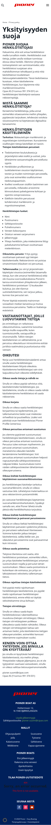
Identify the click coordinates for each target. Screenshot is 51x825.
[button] (5, 820)
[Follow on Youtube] (32, 807)
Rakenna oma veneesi (25, 762)
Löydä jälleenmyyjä (25, 717)
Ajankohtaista (25, 766)
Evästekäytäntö (33, 822)
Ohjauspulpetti (13, 734)
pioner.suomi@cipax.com (35, 720)
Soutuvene (36, 734)
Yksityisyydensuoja (19, 822)
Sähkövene (36, 741)
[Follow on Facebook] (19, 807)
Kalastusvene (13, 741)
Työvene (36, 738)
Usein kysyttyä (25, 770)
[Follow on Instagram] (25, 807)
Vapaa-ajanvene (36, 745)
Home (5, 22)
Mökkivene (12, 745)
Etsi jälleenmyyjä (25, 758)
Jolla (13, 738)
